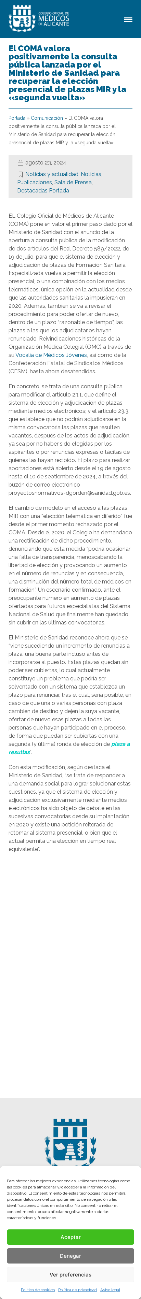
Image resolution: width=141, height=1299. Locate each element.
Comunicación (47, 118)
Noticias (91, 174)
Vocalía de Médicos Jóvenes (51, 355)
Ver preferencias (70, 1274)
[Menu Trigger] (128, 19)
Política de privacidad (77, 1289)
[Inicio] (40, 19)
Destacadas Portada (43, 190)
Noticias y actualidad (51, 174)
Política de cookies (38, 1289)
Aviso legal (110, 1289)
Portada (17, 118)
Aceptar (71, 1237)
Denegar (70, 1256)
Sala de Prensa (73, 182)
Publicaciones (34, 182)
